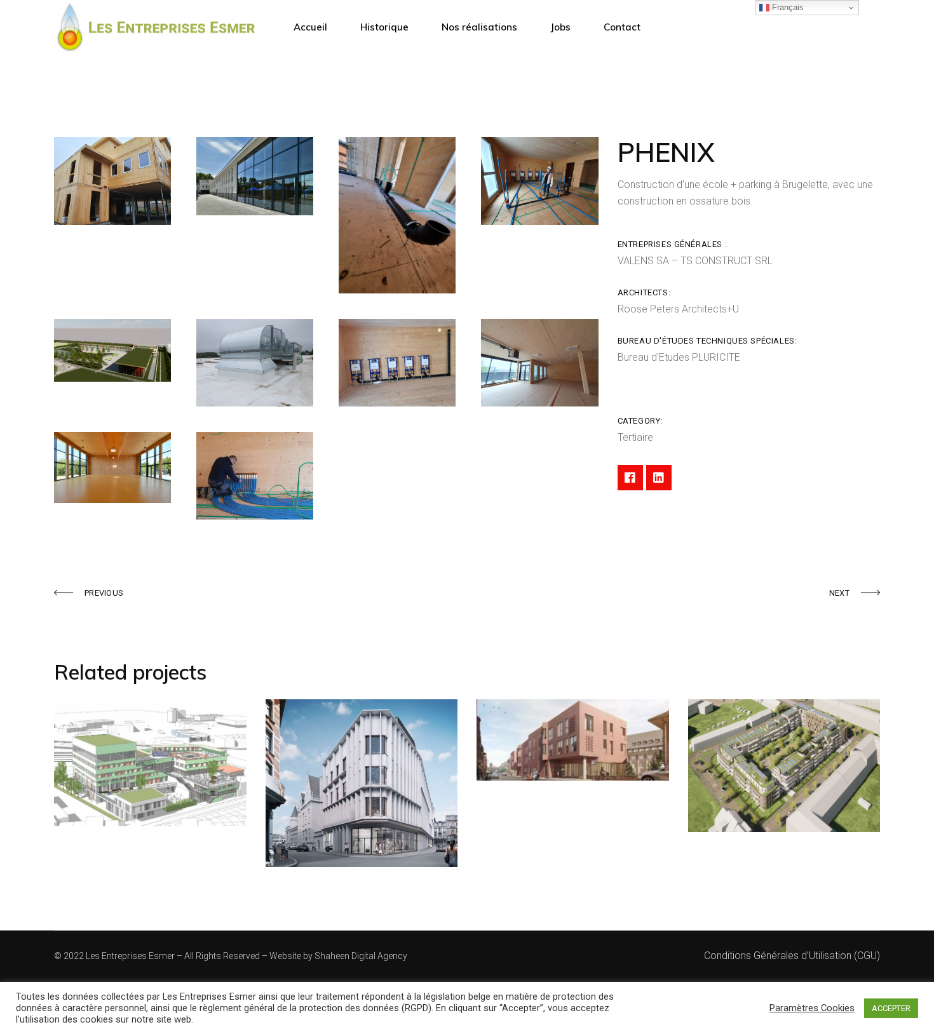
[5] (112, 350)
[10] (255, 476)
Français (786, 7)
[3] (397, 215)
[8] (539, 362)
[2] (255, 176)
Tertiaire (635, 437)
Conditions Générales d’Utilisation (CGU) (792, 956)
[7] (397, 362)
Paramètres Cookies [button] (812, 1008)
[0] (112, 181)
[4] (539, 181)
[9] (112, 467)
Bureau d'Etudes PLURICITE (679, 357)
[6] (255, 362)
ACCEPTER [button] (891, 1008)
